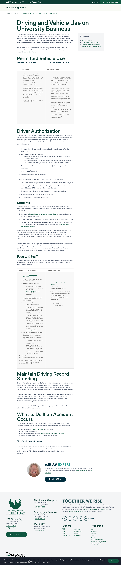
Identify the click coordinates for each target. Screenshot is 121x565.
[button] (64, 518)
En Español (77, 535)
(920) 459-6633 (39, 519)
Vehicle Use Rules (87, 40)
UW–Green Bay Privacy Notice (40, 562)
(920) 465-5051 (39, 531)
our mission (79, 511)
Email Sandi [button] (55, 479)
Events (93, 535)
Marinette (72, 511)
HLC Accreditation (97, 539)
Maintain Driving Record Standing (91, 44)
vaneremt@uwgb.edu (31, 291)
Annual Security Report (98, 542)
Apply (96, 2)
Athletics (77, 529)
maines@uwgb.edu (30, 52)
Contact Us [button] (16, 534)
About (64, 533)
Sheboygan (104, 509)
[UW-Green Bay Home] (20, 2)
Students (77, 533)
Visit (63, 529)
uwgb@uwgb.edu (11, 528)
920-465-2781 (45, 433)
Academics (66, 535)
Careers (93, 533)
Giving (93, 537)
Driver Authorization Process (90, 42)
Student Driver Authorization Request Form (43, 214)
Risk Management (16, 7)
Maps (92, 529)
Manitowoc (94, 509)
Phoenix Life (78, 531)
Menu (112, 2)
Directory (94, 531)
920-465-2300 (38, 429)
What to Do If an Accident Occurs (91, 46)
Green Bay (86, 509)
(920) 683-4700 (39, 507)
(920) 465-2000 (11, 526)
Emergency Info (96, 544)
